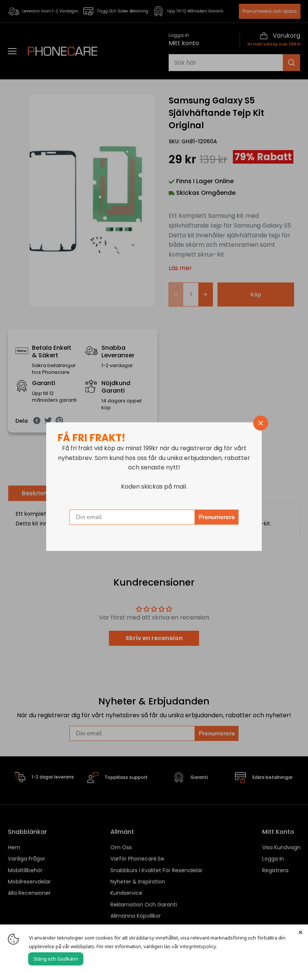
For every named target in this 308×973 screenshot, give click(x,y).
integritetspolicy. (198, 946)
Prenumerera (217, 517)
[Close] (300, 932)
